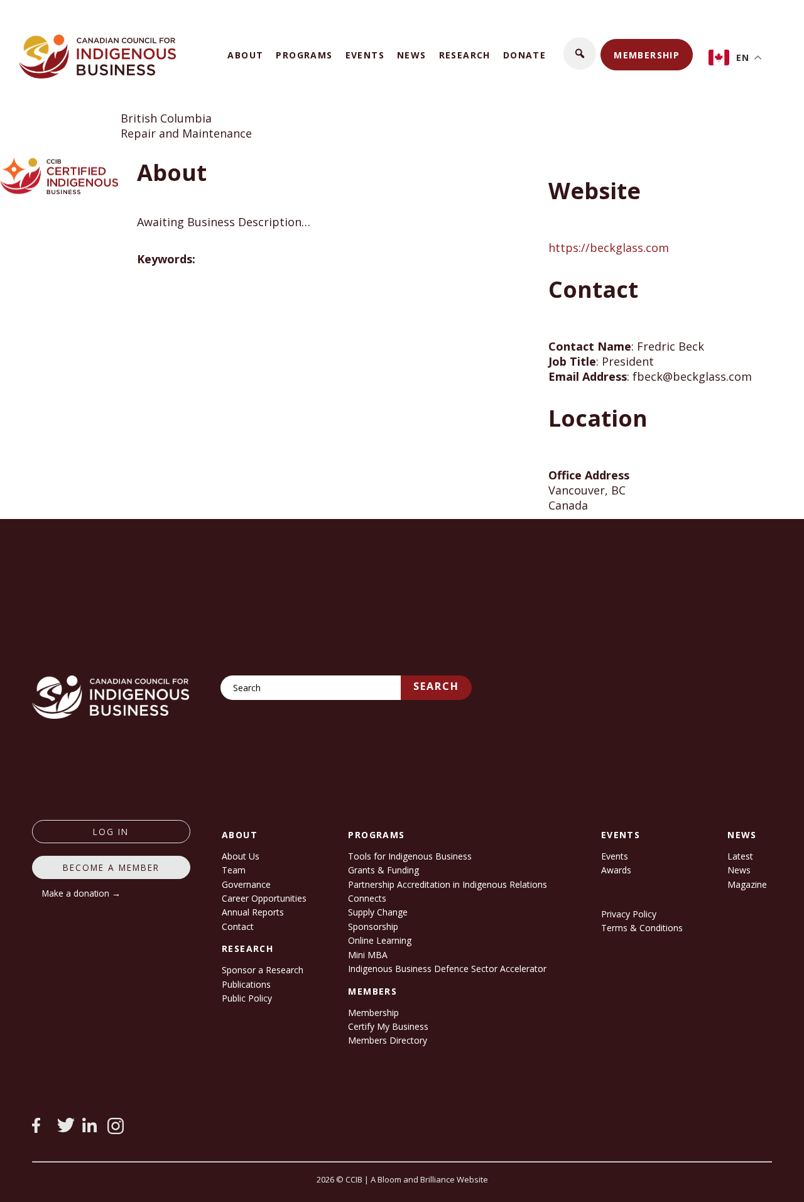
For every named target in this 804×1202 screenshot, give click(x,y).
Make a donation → (81, 893)
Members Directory (387, 1040)
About (245, 55)
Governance (246, 884)
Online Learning (379, 940)
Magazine (747, 884)
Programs (304, 55)
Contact (238, 926)
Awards (616, 870)
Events (364, 55)
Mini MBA (368, 955)
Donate (524, 55)
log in (111, 832)
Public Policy (247, 998)
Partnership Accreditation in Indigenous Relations (447, 884)
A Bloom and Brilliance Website (429, 1179)
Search (436, 686)
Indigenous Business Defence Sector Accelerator (447, 969)
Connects (367, 898)
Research (465, 55)
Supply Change (378, 912)
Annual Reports (253, 912)
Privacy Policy (628, 914)
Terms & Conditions (642, 928)
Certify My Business (388, 1026)
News (411, 55)
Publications (246, 984)
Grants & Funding (383, 870)
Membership (647, 55)
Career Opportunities (264, 898)
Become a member (111, 867)
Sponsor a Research (262, 970)
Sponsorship (373, 926)
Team (234, 870)
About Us (240, 856)
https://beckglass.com (608, 247)
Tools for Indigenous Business (410, 856)
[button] (579, 53)
